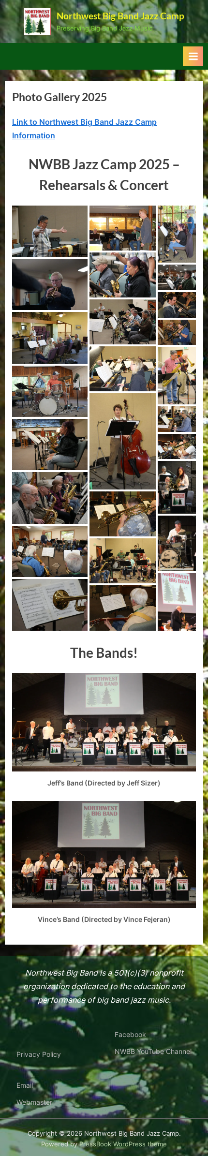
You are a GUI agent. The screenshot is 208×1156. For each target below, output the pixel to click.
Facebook (130, 1034)
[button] (50, 231)
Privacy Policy (38, 1054)
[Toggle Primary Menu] (193, 56)
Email (24, 1085)
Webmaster (34, 1102)
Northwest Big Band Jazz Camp (120, 15)
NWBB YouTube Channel (153, 1051)
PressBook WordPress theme (123, 1144)
